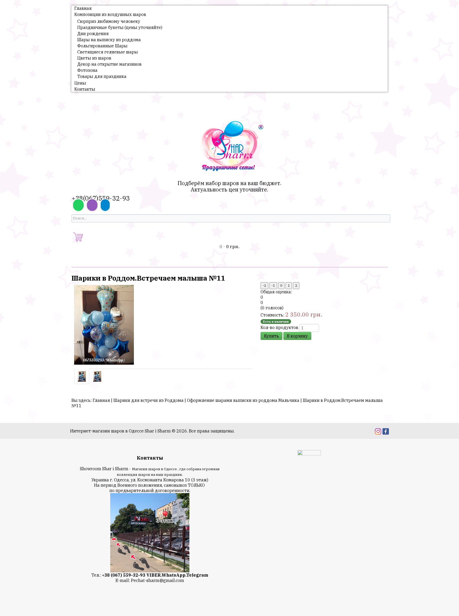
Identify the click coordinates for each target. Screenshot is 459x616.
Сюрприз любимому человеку (108, 21)
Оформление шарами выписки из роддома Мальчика (243, 400)
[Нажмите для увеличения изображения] (104, 324)
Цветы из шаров (94, 58)
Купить (271, 336)
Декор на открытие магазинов (109, 64)
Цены (80, 83)
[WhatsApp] (78, 205)
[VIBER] (92, 205)
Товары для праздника (101, 76)
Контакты (84, 89)
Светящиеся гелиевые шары (107, 52)
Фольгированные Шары (102, 45)
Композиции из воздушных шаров (110, 14)
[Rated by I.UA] (309, 453)
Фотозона (87, 70)
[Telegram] (105, 205)
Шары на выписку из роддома (109, 39)
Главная (83, 8)
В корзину (297, 336)
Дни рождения (93, 33)
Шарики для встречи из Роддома (148, 400)
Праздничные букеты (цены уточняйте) (119, 27)
